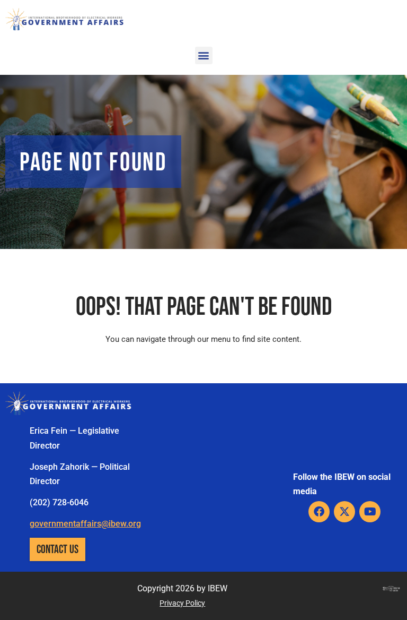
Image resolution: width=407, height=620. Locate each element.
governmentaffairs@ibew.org (85, 524)
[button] (204, 55)
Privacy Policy (182, 603)
